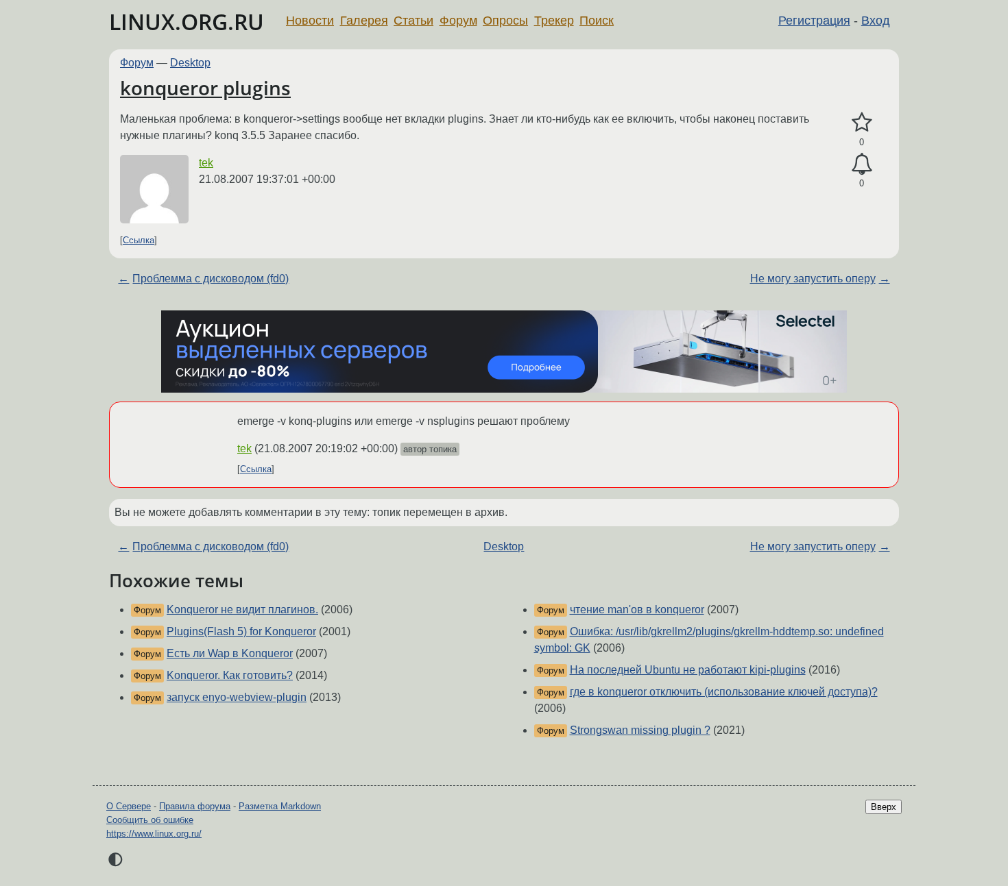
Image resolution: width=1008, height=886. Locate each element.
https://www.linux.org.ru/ (154, 833)
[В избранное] (861, 122)
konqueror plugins (205, 88)
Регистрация (814, 20)
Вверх (883, 807)
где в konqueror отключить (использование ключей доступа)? (724, 692)
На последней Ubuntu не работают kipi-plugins (688, 670)
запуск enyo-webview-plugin (237, 697)
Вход (875, 20)
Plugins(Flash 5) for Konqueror (241, 631)
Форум (458, 20)
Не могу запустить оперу (813, 278)
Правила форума (194, 806)
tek (206, 163)
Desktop (190, 63)
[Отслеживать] (861, 164)
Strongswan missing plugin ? (640, 730)
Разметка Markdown (280, 806)
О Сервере (128, 806)
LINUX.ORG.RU (186, 21)
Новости (310, 20)
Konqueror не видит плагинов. (242, 609)
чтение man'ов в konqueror (637, 609)
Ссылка (138, 240)
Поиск (596, 20)
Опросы (505, 20)
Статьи (413, 20)
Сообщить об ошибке (149, 820)
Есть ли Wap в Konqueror (230, 653)
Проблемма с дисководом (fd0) (210, 278)
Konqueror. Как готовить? (230, 675)
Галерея (364, 20)
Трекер (554, 20)
